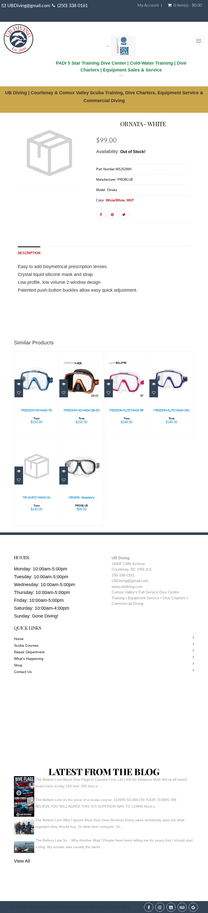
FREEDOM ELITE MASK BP (126, 410)
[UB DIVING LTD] (18, 37)
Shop (18, 665)
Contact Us (23, 672)
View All (22, 861)
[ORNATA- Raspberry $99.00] (81, 482)
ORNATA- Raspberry (82, 497)
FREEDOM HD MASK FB (36, 410)
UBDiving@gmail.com (28, 6)
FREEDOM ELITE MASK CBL (171, 410)
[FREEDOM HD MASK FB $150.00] (36, 395)
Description (29, 253)
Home (19, 639)
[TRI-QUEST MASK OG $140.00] (36, 482)
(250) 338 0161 (72, 6)
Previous (18, 160)
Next (82, 160)
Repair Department (29, 652)
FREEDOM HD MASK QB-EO (82, 410)
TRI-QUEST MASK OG (36, 497)
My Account (148, 5)
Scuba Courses (26, 645)
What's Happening (28, 659)
